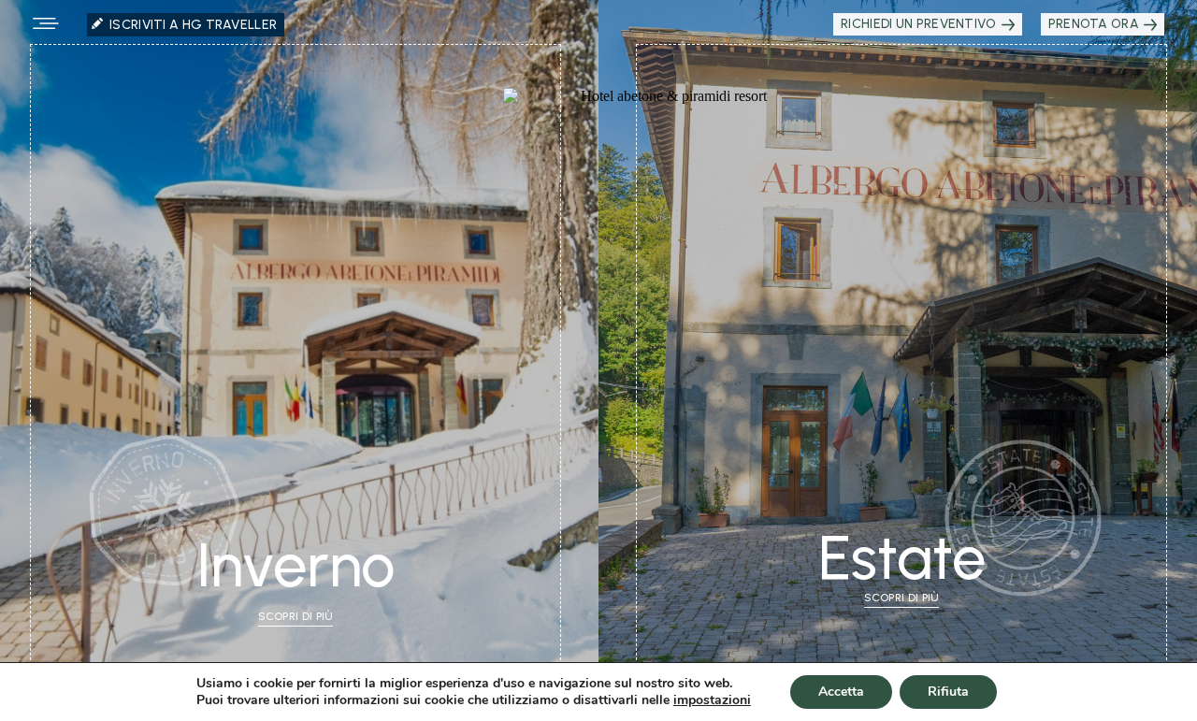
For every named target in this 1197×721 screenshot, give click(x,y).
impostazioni (712, 700)
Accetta (841, 691)
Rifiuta (948, 691)
